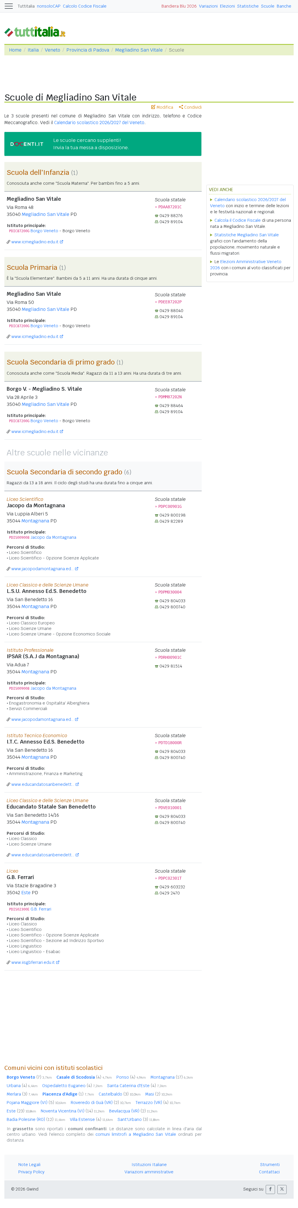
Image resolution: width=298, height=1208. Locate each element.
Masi (158, 1094)
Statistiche (248, 6)
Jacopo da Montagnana (53, 537)
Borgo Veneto (44, 230)
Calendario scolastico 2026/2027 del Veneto (99, 122)
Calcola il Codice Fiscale (237, 220)
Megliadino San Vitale (139, 50)
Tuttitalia (26, 6)
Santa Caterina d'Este (136, 1085)
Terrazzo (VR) (158, 1102)
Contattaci (269, 1171)
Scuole (267, 6)
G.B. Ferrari (41, 909)
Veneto (52, 50)
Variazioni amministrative (149, 1171)
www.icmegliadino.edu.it (34, 241)
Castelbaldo (120, 1094)
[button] (270, 1189)
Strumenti (270, 1164)
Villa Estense (91, 1119)
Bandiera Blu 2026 (179, 6)
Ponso (131, 1077)
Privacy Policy (31, 1171)
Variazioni (208, 6)
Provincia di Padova (87, 50)
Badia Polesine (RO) (36, 1119)
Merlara (22, 1094)
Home (15, 50)
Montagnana (35, 521)
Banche (284, 6)
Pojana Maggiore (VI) (36, 1102)
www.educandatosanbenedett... (42, 784)
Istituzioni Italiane (149, 1164)
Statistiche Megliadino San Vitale (246, 234)
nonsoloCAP (49, 6)
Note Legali (29, 1164)
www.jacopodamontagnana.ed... (42, 568)
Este (26, 893)
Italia (33, 50)
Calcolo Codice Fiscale (85, 6)
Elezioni (227, 6)
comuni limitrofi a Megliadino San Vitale (135, 1134)
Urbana (22, 1085)
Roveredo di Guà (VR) (101, 1102)
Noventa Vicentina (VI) (72, 1111)
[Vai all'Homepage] (37, 31)
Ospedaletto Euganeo (72, 1085)
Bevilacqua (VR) (133, 1111)
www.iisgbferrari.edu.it (33, 962)
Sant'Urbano (138, 1119)
